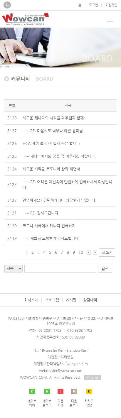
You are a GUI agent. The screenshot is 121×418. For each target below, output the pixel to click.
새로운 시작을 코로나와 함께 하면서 (51, 169)
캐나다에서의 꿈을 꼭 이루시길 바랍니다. (63, 156)
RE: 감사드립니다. (44, 213)
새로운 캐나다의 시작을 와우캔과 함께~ (54, 118)
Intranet (92, 377)
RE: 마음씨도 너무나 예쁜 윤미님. (57, 130)
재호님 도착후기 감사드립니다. (55, 238)
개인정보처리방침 (60, 357)
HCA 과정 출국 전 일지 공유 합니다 (51, 143)
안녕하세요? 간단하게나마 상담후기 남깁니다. (59, 200)
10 (80, 252)
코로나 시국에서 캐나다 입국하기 (49, 226)
